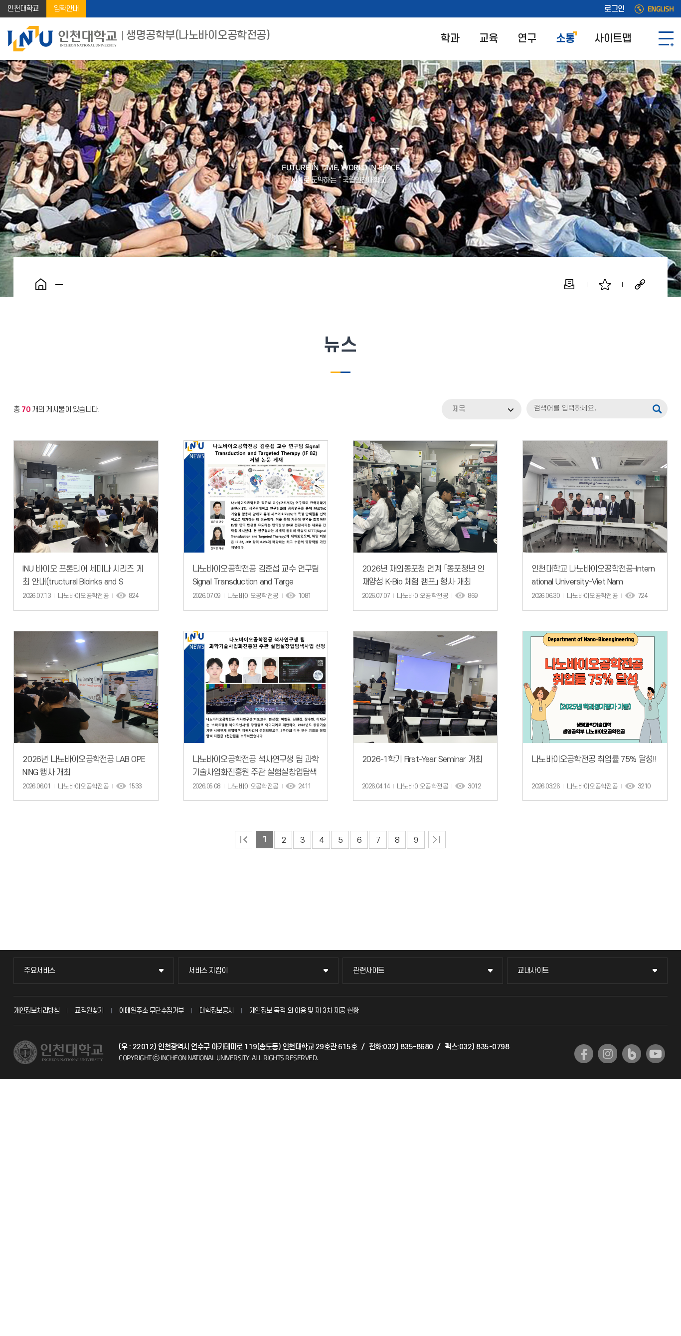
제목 (458, 409)
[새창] (584, 1054)
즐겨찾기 (604, 284)
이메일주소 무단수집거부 (151, 1010)
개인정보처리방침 (36, 1010)
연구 (526, 38)
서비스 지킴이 (208, 970)
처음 (243, 839)
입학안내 (66, 8)
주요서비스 (39, 970)
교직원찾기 (89, 1010)
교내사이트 (533, 970)
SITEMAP (666, 38)
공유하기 (640, 284)
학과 (450, 38)
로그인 (614, 8)
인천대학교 (23, 8)
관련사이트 (368, 970)
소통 (565, 38)
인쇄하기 (569, 284)
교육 (488, 38)
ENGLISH (661, 8)
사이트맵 (612, 38)
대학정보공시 (216, 1010)
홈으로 (40, 284)
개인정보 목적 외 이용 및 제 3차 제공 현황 (304, 1010)
